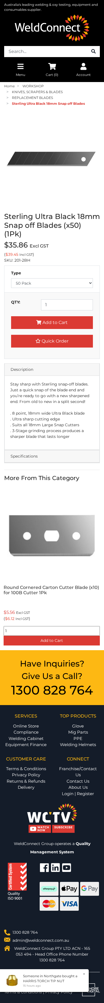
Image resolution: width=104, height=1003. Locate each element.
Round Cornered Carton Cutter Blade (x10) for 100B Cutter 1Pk (51, 590)
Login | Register (78, 793)
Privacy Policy (26, 774)
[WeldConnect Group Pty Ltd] (52, 27)
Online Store (26, 726)
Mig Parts (78, 732)
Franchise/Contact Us (78, 772)
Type (16, 272)
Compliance (26, 732)
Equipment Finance (26, 744)
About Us (78, 787)
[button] (52, 341)
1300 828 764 (52, 690)
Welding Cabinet (26, 738)
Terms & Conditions (26, 768)
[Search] (93, 51)
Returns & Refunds (26, 781)
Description (22, 369)
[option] (52, 567)
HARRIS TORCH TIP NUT (43, 981)
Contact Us (78, 781)
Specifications (24, 456)
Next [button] (96, 567)
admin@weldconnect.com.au (40, 940)
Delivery (26, 787)
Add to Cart (54, 322)
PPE (77, 738)
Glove (78, 726)
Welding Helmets (78, 744)
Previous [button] (7, 567)
